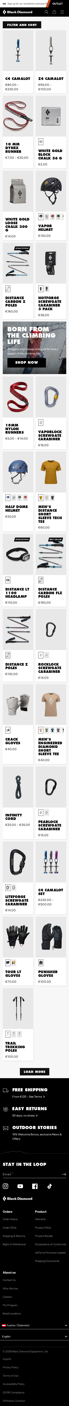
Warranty (40, 1219)
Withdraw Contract (14, 1400)
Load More (34, 1071)
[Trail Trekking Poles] (18, 1008)
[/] (18, 12)
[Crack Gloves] (18, 704)
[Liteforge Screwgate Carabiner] (18, 862)
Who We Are (10, 1288)
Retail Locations (12, 1313)
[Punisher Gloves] (51, 937)
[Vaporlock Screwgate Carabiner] (51, 396)
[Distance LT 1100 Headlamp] (18, 554)
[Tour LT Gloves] (18, 937)
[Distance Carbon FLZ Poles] (51, 554)
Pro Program (10, 1305)
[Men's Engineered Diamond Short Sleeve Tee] (51, 704)
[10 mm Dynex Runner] (18, 116)
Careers (7, 1297)
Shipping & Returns (14, 1236)
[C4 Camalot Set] (51, 862)
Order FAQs (9, 1227)
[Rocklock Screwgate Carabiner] (51, 629)
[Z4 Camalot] (51, 50)
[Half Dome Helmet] (18, 472)
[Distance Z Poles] (18, 629)
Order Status (10, 1219)
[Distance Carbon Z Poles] (18, 263)
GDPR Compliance (13, 1392)
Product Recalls (44, 1236)
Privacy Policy (10, 1367)
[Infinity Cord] (18, 786)
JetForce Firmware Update (50, 1252)
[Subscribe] (64, 1174)
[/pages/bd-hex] (4, 3)
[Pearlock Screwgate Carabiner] (51, 786)
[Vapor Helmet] (51, 191)
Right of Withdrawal (14, 1244)
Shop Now (26, 362)
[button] (47, 12)
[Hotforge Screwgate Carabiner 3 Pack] (51, 263)
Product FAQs (43, 1227)
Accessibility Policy (13, 1384)
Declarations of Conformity (50, 1244)
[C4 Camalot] (18, 50)
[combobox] (34, 1325)
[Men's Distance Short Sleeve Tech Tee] (51, 472)
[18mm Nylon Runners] (18, 396)
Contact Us (9, 1280)
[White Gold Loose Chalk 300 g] (18, 191)
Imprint (7, 1359)
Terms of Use (10, 1375)
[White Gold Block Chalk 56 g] (51, 116)
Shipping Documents (47, 1261)
